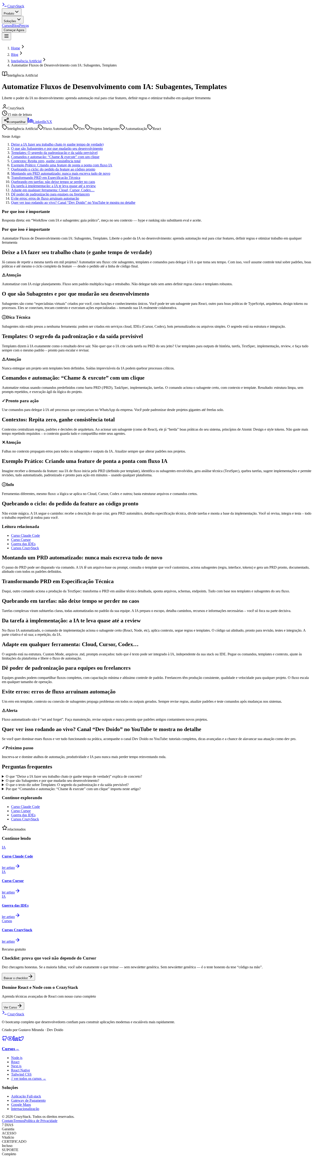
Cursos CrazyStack (25, 548)
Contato (7, 1121)
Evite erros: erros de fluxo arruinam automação (45, 198)
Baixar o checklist (16, 978)
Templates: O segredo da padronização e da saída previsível (54, 153)
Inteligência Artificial (26, 61)
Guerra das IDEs (23, 544)
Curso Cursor (21, 540)
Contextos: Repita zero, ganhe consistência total (45, 161)
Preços (24, 25)
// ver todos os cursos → (28, 1078)
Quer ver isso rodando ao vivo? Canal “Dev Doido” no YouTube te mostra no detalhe (73, 202)
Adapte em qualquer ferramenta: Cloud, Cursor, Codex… (53, 190)
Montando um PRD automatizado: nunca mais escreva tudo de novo (60, 173)
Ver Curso (10, 1007)
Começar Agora (14, 30)
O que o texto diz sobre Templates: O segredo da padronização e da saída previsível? (67, 785)
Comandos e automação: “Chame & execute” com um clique (55, 157)
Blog (15, 25)
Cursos (7, 25)
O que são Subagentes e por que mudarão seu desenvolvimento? (52, 781)
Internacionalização (25, 1109)
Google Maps (21, 1105)
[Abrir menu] (6, 36)
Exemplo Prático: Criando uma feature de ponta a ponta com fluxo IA (61, 165)
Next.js (16, 1066)
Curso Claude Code (25, 535)
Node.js (16, 1058)
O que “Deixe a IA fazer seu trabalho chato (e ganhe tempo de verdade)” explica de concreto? (74, 776)
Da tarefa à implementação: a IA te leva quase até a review (53, 186)
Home (15, 48)
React (15, 1062)
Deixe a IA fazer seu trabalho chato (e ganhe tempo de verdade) (57, 144)
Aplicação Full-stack (26, 1096)
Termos (18, 1121)
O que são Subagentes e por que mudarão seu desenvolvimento (57, 148)
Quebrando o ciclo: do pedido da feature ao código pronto (53, 169)
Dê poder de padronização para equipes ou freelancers (50, 194)
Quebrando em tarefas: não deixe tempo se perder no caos (53, 182)
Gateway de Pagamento (28, 1100)
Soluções (10, 21)
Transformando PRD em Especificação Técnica (45, 178)
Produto (9, 13)
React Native (20, 1070)
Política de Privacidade (40, 1121)
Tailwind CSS (21, 1074)
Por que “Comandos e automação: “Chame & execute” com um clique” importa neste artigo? (73, 789)
